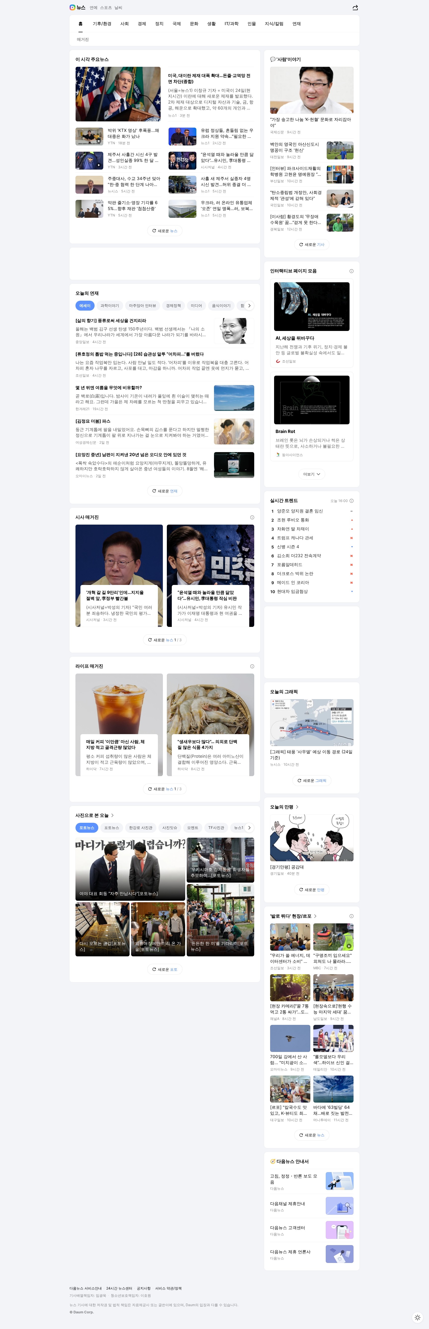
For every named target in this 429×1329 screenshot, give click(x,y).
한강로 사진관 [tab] (140, 827)
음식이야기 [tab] (221, 305)
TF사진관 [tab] (216, 827)
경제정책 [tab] (173, 305)
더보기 (309, 474)
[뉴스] (81, 7)
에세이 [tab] (85, 305)
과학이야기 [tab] (110, 305)
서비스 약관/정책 (168, 1288)
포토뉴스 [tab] (86, 827)
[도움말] (252, 517)
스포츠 (106, 7)
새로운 (168, 230)
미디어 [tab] (196, 305)
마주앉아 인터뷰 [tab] (142, 305)
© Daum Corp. (82, 1312)
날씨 (118, 7)
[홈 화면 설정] (417, 1317)
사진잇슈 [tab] (169, 827)
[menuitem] (80, 24)
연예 (94, 7)
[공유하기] (354, 7)
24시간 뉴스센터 (119, 1288)
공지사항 (144, 1288)
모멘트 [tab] (192, 827)
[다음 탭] (249, 306)
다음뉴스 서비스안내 (86, 1288)
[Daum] (73, 7)
